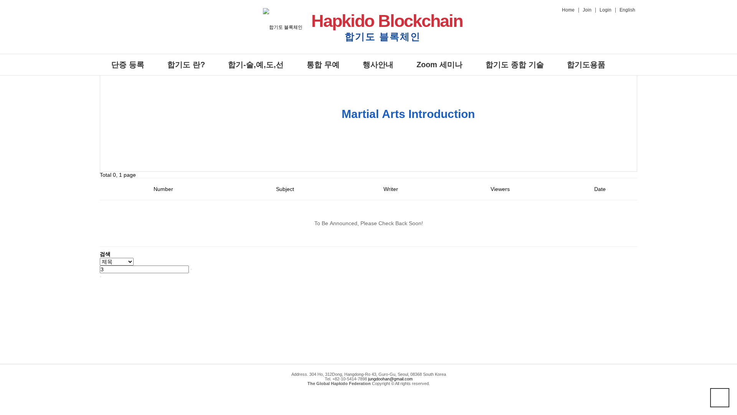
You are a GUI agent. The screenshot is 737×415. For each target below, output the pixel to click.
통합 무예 (323, 64)
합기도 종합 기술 (515, 64)
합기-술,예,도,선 (256, 64)
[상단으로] (719, 397)
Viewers (500, 189)
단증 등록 (127, 64)
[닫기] (100, 276)
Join (587, 10)
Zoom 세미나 (439, 64)
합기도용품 (586, 64)
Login (605, 10)
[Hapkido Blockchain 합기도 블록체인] (282, 27)
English (627, 10)
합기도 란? (186, 64)
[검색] (191, 269)
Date (600, 189)
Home (568, 10)
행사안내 (378, 64)
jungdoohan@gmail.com (390, 379)
